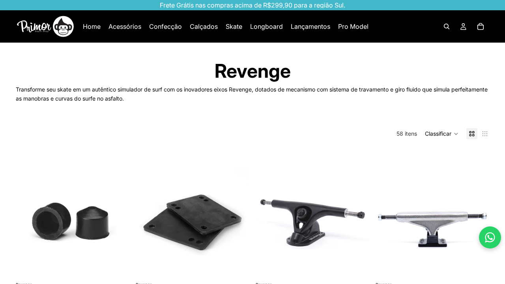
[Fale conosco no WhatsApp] (490, 237)
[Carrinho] (480, 26)
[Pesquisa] (446, 26)
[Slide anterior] (267, 223)
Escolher (483, 267)
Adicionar (123, 267)
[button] (441, 133)
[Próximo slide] (357, 223)
